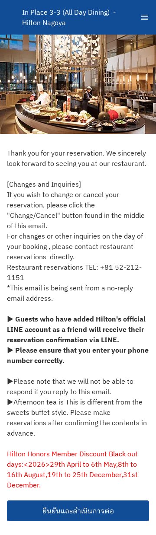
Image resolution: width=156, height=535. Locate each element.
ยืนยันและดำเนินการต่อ (78, 510)
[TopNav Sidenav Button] (144, 17)
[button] (78, 511)
